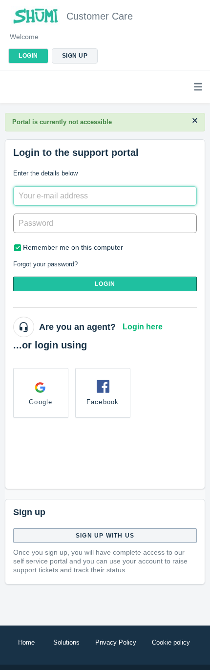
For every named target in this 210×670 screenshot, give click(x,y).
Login (105, 284)
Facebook (102, 402)
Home (26, 642)
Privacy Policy (115, 642)
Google (40, 402)
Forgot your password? (45, 264)
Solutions (66, 642)
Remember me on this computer (73, 247)
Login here (143, 327)
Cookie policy (171, 642)
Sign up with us (105, 535)
